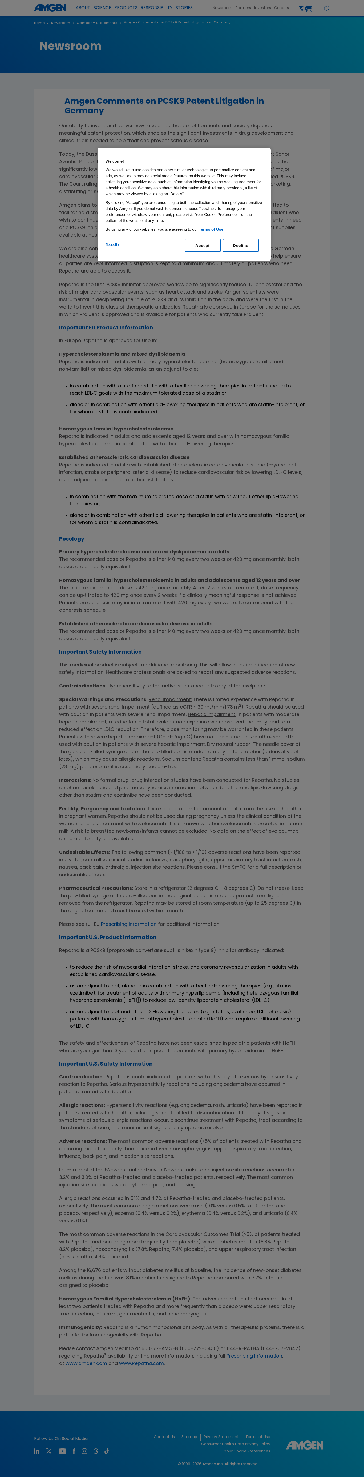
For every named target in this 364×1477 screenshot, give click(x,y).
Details (113, 245)
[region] (184, 204)
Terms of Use (211, 229)
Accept (202, 245)
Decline (240, 245)
